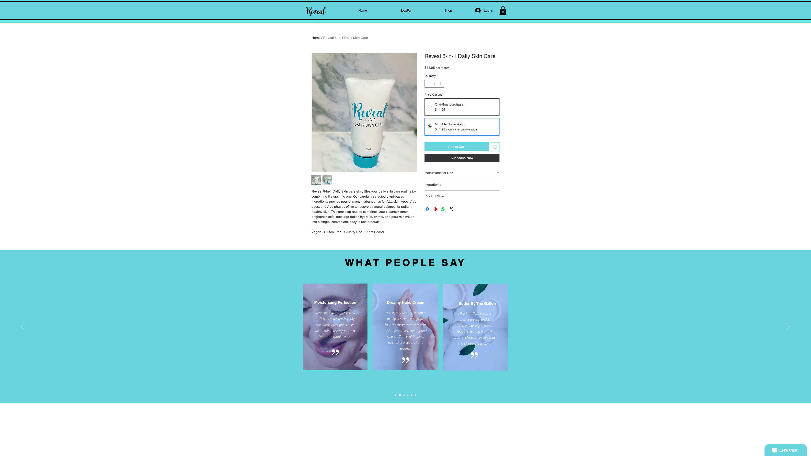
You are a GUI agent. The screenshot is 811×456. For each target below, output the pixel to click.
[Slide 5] (411, 395)
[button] (503, 10)
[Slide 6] (415, 395)
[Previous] (22, 326)
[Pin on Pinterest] (435, 209)
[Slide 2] (400, 395)
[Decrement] (427, 83)
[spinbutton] (434, 83)
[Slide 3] (404, 395)
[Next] (788, 326)
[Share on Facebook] (427, 209)
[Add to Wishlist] (495, 146)
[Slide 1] (395, 395)
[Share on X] (451, 209)
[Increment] (440, 83)
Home (316, 38)
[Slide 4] (407, 395)
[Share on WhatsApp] (443, 209)
